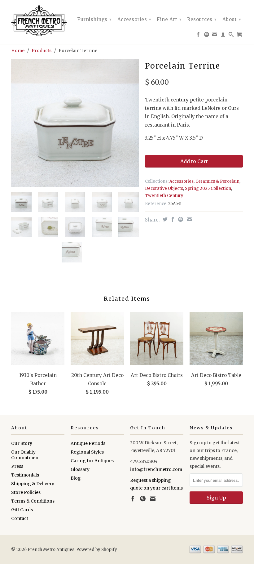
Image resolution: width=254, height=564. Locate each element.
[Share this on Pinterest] (180, 219)
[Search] (231, 35)
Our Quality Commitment (25, 454)
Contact (19, 518)
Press (17, 466)
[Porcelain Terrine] (75, 123)
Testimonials (25, 475)
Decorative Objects (164, 188)
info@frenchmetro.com (156, 469)
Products (41, 50)
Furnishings (94, 19)
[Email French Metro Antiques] (214, 35)
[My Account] (223, 35)
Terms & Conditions (33, 501)
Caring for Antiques (92, 460)
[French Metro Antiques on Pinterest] (206, 35)
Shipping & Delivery (32, 483)
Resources (202, 19)
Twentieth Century (164, 195)
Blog (76, 478)
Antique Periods (88, 443)
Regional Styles (87, 452)
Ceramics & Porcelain (217, 181)
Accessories (134, 19)
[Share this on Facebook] (172, 219)
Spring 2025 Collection (208, 188)
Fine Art (169, 19)
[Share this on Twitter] (164, 219)
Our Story (21, 443)
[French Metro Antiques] (37, 20)
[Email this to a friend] (189, 219)
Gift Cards (22, 510)
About (231, 19)
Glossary (80, 469)
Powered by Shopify (96, 549)
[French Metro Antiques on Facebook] (198, 35)
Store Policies (26, 492)
